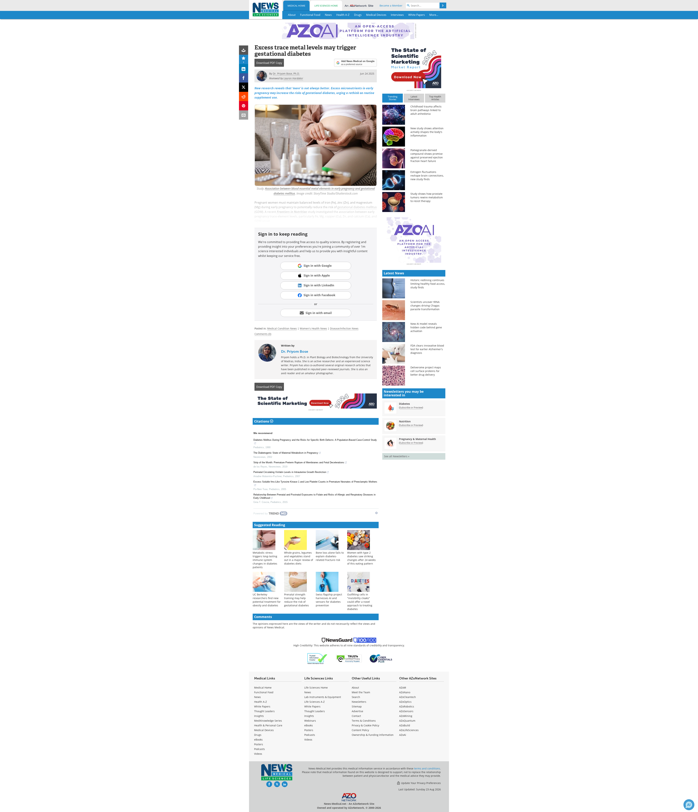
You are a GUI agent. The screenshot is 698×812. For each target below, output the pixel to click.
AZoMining (405, 716)
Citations (262, 421)
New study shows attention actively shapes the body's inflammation (427, 132)
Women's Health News (313, 328)
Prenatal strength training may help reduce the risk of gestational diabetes (296, 600)
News (257, 697)
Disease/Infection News (344, 328)
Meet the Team (361, 692)
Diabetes (404, 403)
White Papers (262, 706)
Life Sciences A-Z (314, 701)
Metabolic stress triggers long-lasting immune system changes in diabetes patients (265, 560)
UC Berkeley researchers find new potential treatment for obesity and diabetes (267, 600)
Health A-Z (260, 701)
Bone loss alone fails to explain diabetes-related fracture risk (330, 556)
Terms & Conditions (364, 720)
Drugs (257, 735)
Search (356, 697)
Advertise (357, 711)
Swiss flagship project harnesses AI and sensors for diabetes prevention (329, 600)
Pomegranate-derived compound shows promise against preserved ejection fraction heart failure (426, 155)
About (355, 687)
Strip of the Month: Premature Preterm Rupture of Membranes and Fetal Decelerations (298, 462)
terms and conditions (427, 768)
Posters (258, 744)
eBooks (258, 739)
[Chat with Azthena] (688, 804)
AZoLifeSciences (409, 730)
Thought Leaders (264, 711)
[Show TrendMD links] (376, 512)
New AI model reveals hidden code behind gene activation (426, 327)
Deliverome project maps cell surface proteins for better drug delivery (425, 371)
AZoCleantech (407, 697)
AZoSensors (406, 711)
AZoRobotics (406, 706)
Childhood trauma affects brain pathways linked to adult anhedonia (426, 110)
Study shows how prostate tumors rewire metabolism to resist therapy (426, 197)
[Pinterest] (243, 105)
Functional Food (263, 692)
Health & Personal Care (268, 725)
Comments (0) (262, 334)
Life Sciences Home (326, 5)
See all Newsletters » (396, 456)
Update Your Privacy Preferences (420, 783)
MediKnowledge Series (268, 720)
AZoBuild (404, 725)
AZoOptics (405, 701)
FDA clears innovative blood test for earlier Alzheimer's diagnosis (427, 349)
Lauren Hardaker (293, 78)
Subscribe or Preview (411, 407)
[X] (243, 87)
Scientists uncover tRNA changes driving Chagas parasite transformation (425, 305)
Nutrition (405, 421)
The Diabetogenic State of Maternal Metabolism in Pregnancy (285, 452)
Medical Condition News (282, 328)
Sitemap (357, 706)
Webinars (310, 720)
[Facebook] (243, 78)
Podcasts (259, 749)
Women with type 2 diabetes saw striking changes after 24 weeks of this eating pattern (361, 558)
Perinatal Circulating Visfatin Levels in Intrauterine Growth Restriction (289, 472)
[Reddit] (243, 96)
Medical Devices (264, 730)
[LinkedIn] (243, 68)
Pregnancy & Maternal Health (417, 439)
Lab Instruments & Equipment (322, 697)
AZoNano (404, 692)
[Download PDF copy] (243, 50)
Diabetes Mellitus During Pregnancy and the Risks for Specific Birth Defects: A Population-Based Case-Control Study (315, 440)
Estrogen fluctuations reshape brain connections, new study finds (427, 175)
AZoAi (402, 735)
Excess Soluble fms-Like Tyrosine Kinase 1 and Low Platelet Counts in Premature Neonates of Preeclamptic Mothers (315, 481)
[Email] (243, 115)
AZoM (402, 687)
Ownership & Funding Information (373, 735)
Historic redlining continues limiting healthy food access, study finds (427, 283)
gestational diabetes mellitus (357, 207)
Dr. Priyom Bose (294, 351)
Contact (356, 716)
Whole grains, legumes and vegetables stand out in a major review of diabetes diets (298, 558)
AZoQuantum (407, 720)
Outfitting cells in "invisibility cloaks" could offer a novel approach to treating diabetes (359, 602)
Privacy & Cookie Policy (365, 725)
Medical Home (296, 5)
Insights (259, 716)
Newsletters (359, 701)
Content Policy (360, 730)
